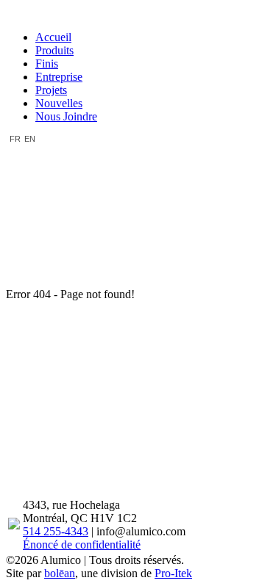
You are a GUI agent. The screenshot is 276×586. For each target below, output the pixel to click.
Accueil (53, 37)
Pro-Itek (173, 573)
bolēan (59, 573)
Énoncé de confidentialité (82, 544)
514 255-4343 (55, 531)
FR (15, 139)
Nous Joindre (66, 116)
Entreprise (58, 76)
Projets (51, 90)
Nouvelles (58, 103)
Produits (54, 50)
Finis (46, 63)
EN (29, 139)
